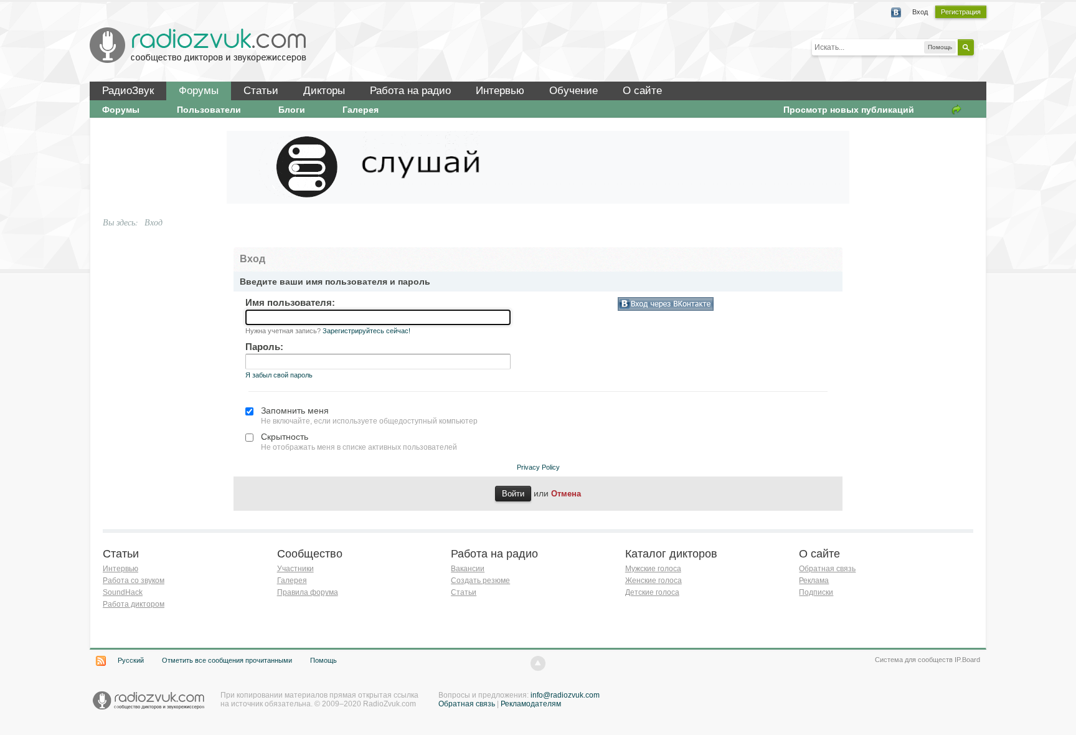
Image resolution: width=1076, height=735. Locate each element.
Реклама (814, 580)
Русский (131, 660)
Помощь (323, 660)
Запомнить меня (295, 410)
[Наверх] (538, 663)
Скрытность (284, 437)
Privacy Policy (538, 467)
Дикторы (324, 91)
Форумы (199, 91)
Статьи (260, 91)
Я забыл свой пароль (279, 375)
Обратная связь (827, 568)
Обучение (573, 91)
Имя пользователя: (290, 302)
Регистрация (961, 12)
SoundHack (123, 592)
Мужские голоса (653, 568)
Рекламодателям (531, 703)
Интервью (500, 91)
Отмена (566, 494)
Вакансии (467, 568)
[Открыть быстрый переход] (956, 109)
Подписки (816, 592)
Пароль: (264, 346)
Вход (920, 12)
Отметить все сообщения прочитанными (227, 660)
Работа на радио (410, 91)
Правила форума (307, 592)
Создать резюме (480, 580)
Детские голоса (652, 592)
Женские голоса (653, 580)
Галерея (360, 110)
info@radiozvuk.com (565, 695)
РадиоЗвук (128, 91)
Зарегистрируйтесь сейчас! (366, 330)
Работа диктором (133, 604)
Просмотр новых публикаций (848, 110)
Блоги (291, 110)
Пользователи (209, 110)
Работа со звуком (133, 580)
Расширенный (981, 47)
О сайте (642, 91)
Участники (295, 568)
